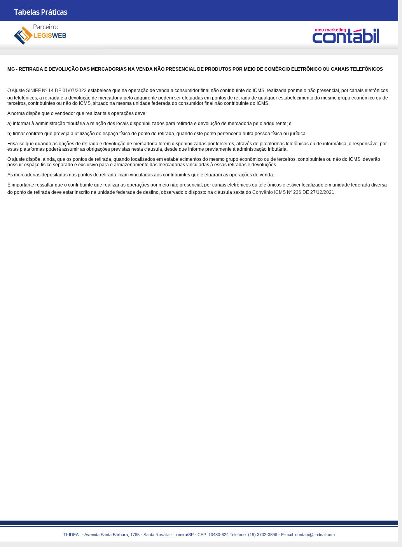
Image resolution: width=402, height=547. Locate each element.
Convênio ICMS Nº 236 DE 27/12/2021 (293, 192)
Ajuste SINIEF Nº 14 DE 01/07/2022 (49, 90)
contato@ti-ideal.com (315, 534)
